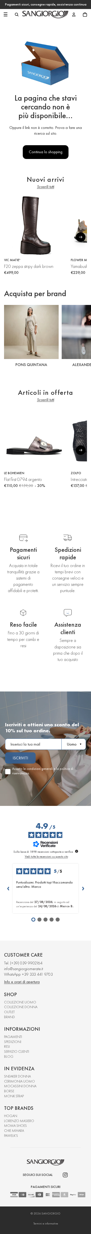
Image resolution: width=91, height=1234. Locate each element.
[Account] (73, 14)
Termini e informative (45, 1223)
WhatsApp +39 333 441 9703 (28, 974)
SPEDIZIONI (12, 1041)
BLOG (8, 1056)
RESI (7, 1046)
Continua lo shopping (45, 151)
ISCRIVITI (20, 758)
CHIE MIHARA (14, 1130)
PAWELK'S (11, 1135)
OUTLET (9, 1012)
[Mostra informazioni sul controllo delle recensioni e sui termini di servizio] (77, 851)
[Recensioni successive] (82, 888)
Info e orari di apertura (22, 981)
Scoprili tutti (45, 186)
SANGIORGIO (50, 1213)
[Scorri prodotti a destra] (80, 237)
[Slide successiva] (81, 336)
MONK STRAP (14, 1096)
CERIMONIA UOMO (19, 1081)
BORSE (9, 1091)
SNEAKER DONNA (17, 1076)
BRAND (9, 1017)
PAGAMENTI (13, 1036)
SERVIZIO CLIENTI (16, 1051)
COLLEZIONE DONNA (20, 1007)
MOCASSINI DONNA (20, 1086)
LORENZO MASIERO (19, 1121)
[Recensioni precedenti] (8, 888)
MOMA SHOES (15, 1125)
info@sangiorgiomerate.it (23, 968)
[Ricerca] (16, 14)
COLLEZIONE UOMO (20, 1002)
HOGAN (10, 1116)
